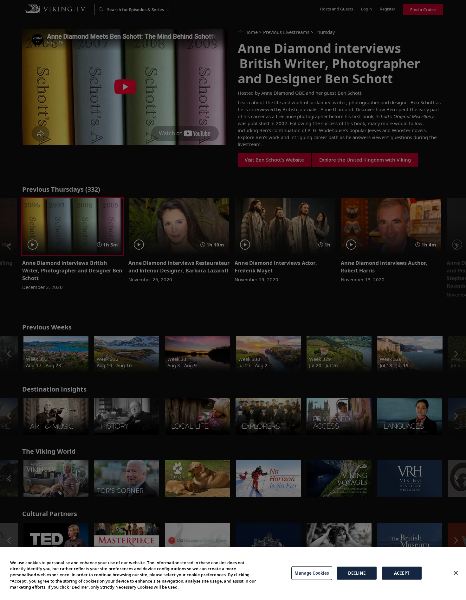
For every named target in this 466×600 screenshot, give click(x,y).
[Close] (456, 573)
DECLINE (357, 573)
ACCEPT (402, 573)
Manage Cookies (311, 573)
